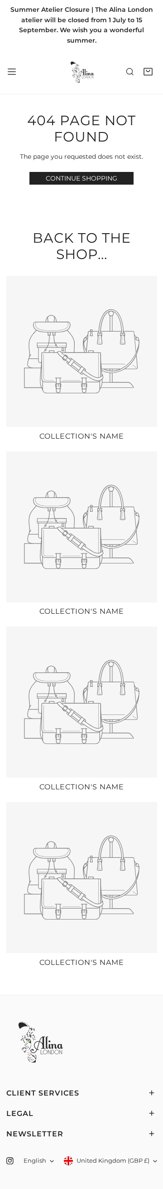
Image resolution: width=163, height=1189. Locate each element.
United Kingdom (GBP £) (113, 1160)
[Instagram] (9, 1161)
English (35, 1160)
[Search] (130, 72)
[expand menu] (11, 71)
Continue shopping (81, 178)
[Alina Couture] (81, 71)
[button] (148, 72)
